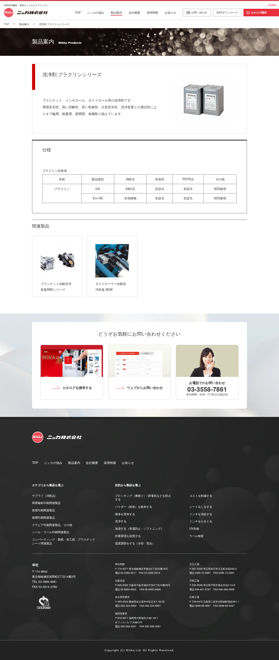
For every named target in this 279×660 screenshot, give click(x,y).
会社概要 (134, 12)
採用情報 (152, 12)
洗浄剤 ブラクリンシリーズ (54, 24)
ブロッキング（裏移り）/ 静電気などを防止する (143, 497)
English (272, 5)
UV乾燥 (194, 528)
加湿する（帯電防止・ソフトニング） (139, 528)
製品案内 (116, 12)
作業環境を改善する (128, 536)
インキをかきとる (200, 521)
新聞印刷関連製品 (43, 517)
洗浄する (120, 521)
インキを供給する (200, 514)
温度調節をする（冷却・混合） (135, 543)
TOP (78, 12)
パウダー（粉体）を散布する (133, 507)
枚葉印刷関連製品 (43, 510)
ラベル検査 (196, 536)
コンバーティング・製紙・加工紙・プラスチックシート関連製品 (63, 541)
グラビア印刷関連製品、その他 (52, 525)
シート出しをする (200, 507)
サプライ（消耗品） (45, 496)
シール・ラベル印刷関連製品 (50, 532)
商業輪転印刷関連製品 (46, 503)
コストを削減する (200, 496)
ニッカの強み (95, 12)
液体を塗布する (125, 514)
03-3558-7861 (207, 389)
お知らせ (170, 12)
